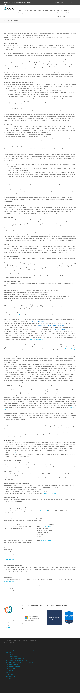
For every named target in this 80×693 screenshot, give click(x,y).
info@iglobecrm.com (50, 493)
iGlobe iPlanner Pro (10, 672)
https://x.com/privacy (60, 329)
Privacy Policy (9, 678)
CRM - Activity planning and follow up (14, 656)
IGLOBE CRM (8, 652)
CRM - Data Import (10, 654)
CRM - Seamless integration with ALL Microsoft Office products (19, 662)
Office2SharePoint (9, 674)
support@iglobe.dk (20, 315)
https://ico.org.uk (35, 505)
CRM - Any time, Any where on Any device (15, 658)
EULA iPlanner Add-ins (10, 683)
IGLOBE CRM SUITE (30, 12)
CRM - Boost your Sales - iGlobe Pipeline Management (17, 660)
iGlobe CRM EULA (9, 687)
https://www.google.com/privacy (35, 321)
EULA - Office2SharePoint (11, 685)
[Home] (9, 8)
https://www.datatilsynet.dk (40, 511)
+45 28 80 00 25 (69, 2)
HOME (20, 12)
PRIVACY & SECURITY (63, 12)
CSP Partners (61, 16)
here (7, 429)
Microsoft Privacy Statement (36, 339)
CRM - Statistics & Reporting (12, 664)
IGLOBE (45, 12)
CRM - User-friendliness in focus (13, 666)
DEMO (39, 12)
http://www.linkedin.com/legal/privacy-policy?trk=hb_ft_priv (52, 325)
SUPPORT (52, 12)
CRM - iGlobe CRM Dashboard (12, 668)
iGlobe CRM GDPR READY (11, 689)
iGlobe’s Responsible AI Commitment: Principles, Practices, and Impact (21, 680)
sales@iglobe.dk (59, 2)
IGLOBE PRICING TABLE (11, 670)
